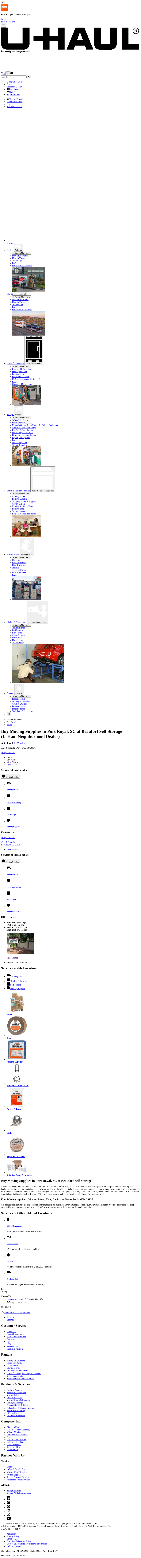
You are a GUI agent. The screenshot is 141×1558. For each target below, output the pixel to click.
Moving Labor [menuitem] (13, 554)
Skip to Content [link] (8, 22)
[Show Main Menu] (3, 25)
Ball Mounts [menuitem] (17, 630)
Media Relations (14, 1444)
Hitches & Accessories (37, 622)
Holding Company (18, 1430)
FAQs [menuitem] (14, 263)
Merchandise (12, 1449)
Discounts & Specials (16, 1415)
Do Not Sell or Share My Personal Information (27, 1544)
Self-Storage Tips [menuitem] (19, 442)
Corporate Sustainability (17, 1434)
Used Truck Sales (14, 1397)
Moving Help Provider (17, 1472)
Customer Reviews (15, 1349)
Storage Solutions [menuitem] (19, 511)
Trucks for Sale (12, 1279)
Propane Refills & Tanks (17, 1405)
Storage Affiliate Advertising (19, 1493)
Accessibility (12, 1346)
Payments (11, 1339)
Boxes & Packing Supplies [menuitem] (18, 491)
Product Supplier (14, 1475)
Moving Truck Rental (16, 1360)
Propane (19, 693)
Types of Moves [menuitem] (19, 570)
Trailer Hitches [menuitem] (18, 628)
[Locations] (11, 73)
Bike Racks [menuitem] (17, 633)
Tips (8, 1341)
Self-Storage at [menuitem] (22, 422)
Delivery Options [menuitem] (19, 371)
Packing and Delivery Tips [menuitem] (27, 379)
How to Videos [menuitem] (18, 258)
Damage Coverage (15, 1402)
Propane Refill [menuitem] (18, 699)
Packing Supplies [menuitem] (19, 499)
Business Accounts (15, 1390)
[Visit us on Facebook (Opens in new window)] (8, 1499)
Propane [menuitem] (10, 693)
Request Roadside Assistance (17, 1312)
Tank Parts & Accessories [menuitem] (23, 711)
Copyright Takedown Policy (19, 1541)
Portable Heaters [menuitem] (19, 706)
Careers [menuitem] (10, 84)
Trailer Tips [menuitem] (17, 261)
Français (10, 1317)
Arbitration (11, 1534)
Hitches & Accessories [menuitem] (22, 265)
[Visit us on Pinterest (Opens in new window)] (8, 1507)
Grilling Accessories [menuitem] (21, 701)
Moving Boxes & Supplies (18, 1400)
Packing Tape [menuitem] (18, 509)
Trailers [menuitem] (10, 250)
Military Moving (14, 1432)
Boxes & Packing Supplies (42, 491)
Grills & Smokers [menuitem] (19, 704)
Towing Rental (13, 1368)
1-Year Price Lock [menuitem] (14, 82)
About (13, 1427)
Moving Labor (26, 554)
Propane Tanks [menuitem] (18, 709)
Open (3, 19)
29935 (9, 724)
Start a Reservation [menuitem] (20, 256)
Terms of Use (12, 1539)
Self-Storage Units (15, 1376)
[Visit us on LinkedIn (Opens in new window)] (8, 1511)
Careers (10, 1437)
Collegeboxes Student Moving (20, 1408)
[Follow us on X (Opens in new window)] (8, 1515)
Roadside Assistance (15, 1334)
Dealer (9, 1467)
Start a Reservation (20, 299)
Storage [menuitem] (10, 414)
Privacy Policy (13, 1536)
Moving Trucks (12, 789)
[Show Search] (7, 73)
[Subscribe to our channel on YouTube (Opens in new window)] (9, 1519)
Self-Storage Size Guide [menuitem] (22, 432)
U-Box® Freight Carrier (17, 1469)
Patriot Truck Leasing (16, 1410)
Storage (18, 415)
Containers (33, 363)
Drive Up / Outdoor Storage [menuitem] (24, 435)
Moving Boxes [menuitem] (18, 496)
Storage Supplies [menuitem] (19, 445)
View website (12, 765)
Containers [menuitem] (16, 363)
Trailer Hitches (12, 1244)
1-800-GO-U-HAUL (16, 1299)
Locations (14, 1546)
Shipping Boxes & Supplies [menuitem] (24, 501)
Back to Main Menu (22, 253)
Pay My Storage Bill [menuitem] (21, 437)
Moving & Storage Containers (24, 1373)
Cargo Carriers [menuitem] (18, 635)
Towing (10, 294)
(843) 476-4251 (8, 752)
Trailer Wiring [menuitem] (18, 642)
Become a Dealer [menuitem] (14, 87)
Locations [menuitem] (13, 89)
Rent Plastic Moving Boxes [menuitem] (24, 514)
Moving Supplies (12, 777)
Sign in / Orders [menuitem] (16, 99)
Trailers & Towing (14, 803)
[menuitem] (76, 299)
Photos (12, 762)
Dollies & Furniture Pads (17, 1370)
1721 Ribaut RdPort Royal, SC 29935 (10, 843)
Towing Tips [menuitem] (17, 304)
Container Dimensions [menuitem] (22, 384)
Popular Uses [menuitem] (18, 374)
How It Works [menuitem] (18, 565)
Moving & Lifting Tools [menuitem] (22, 506)
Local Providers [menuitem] (19, 562)
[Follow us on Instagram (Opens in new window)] (8, 1503)
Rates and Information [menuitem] (21, 369)
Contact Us (11, 1331)
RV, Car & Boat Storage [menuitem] (22, 430)
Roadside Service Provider (18, 1480)
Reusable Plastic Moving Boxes (20, 1378)
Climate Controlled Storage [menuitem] (24, 427)
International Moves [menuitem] (20, 376)
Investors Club (16, 1439)
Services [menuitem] (15, 567)
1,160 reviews (20, 743)
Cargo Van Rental (14, 1363)
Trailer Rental (12, 1365)
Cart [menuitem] (12, 92)
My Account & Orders (16, 1336)
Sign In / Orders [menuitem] (13, 94)
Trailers (18, 250)
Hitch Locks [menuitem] (17, 640)
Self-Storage (11, 815)
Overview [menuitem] (16, 560)
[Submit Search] (29, 76)
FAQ (9, 1344)
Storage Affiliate (14, 1490)
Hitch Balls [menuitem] (17, 638)
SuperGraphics (13, 1447)
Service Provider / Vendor (18, 1477)
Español (10, 1320)
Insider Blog (16, 1442)
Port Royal (11, 722)
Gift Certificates (13, 1413)
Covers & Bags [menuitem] (18, 504)
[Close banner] (3, 2)
